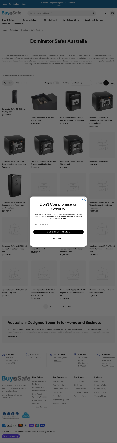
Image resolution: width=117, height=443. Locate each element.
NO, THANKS (58, 239)
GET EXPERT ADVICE (58, 232)
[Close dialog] (84, 199)
